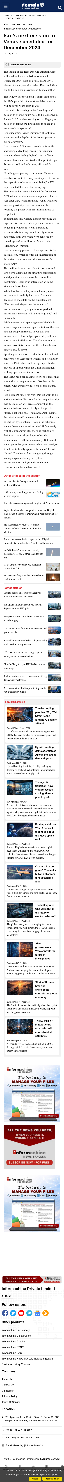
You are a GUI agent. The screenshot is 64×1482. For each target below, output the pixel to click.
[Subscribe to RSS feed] (45, 1313)
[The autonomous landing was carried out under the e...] (53, 529)
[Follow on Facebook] (5, 1313)
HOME (7, 15)
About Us (7, 1379)
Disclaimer (8, 1390)
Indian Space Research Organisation (22, 28)
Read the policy (52, 1478)
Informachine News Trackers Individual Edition (27, 1358)
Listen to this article (20, 64)
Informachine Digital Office (16, 1335)
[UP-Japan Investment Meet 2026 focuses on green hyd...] (54, 654)
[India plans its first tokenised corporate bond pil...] (54, 607)
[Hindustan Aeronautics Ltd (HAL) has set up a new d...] (53, 494)
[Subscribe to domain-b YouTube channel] (21, 1313)
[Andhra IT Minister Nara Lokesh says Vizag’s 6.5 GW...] (54, 678)
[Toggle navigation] (6, 7)
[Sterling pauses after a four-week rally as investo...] (54, 595)
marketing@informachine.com (28, 1445)
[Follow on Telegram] (29, 1313)
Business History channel (16, 1364)
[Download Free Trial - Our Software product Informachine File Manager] (32, 1093)
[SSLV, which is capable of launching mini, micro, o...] (53, 554)
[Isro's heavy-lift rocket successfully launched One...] (53, 578)
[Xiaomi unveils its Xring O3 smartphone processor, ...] (54, 643)
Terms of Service (11, 1402)
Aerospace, (29, 24)
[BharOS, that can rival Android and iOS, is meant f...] (53, 567)
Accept (35, 1478)
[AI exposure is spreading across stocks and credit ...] (54, 690)
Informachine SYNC (13, 1347)
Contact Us (8, 1385)
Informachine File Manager (16, 1330)
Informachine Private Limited (26, 1459)
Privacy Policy (9, 1396)
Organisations (15, 18)
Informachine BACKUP (14, 1353)
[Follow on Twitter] (13, 1313)
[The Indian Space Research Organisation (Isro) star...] (53, 484)
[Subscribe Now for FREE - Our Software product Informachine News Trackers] (32, 1147)
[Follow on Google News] (37, 1313)
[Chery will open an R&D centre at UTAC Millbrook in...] (54, 666)
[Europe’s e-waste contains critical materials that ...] (54, 619)
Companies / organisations (29, 15)
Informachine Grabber (14, 1341)
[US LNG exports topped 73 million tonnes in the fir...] (54, 631)
